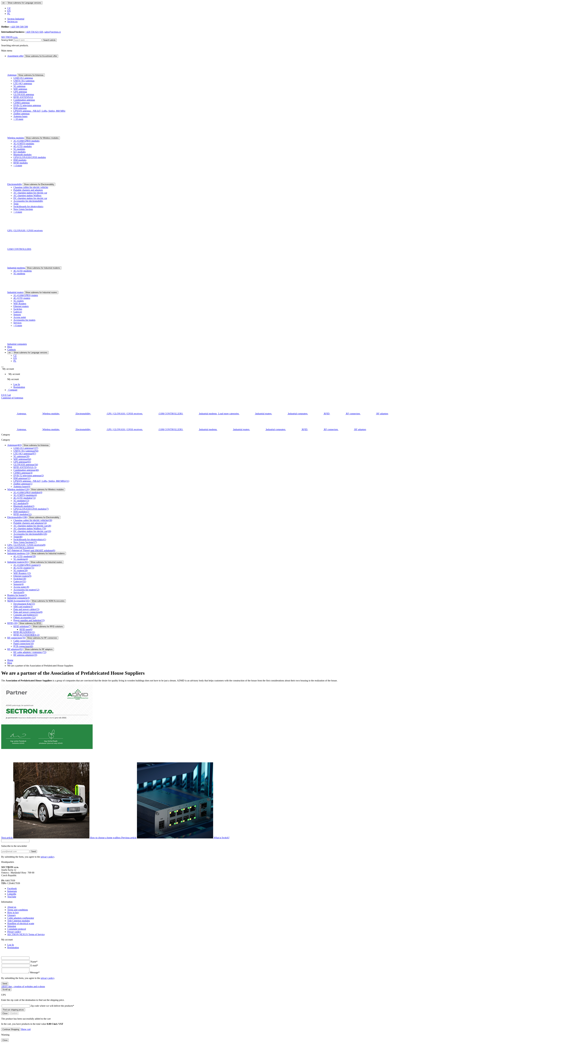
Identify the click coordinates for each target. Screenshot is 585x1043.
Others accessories (24, 617)
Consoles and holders (25, 615)
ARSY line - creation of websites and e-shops (23, 986)
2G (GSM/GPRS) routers (25, 295)
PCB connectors (23, 646)
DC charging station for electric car (30, 198)
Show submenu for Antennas (31, 75)
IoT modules (19, 152)
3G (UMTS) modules (23, 143)
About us (11, 907)
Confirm (14, 1013)
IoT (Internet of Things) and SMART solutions (31, 550)
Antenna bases (20, 116)
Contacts (11, 349)
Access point (19, 317)
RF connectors (16, 637)
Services (17, 322)
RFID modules (20, 162)
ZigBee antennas (21, 113)
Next (61, 837)
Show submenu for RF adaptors (39, 649)
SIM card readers (23, 606)
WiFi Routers (19, 303)
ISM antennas (20, 108)
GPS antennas (20, 91)
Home (10, 660)
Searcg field (7, 40)
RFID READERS (24, 632)
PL (8, 13)
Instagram (12, 891)
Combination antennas (24, 100)
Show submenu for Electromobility (39, 184)
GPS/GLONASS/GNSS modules (29, 157)
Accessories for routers (24, 320)
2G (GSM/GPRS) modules (26, 141)
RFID (12, 623)
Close (4, 1013)
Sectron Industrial (15, 19)
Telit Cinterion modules (18, 920)
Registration (19, 387)
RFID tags (26, 629)
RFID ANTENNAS (23, 97)
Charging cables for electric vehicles (30, 187)
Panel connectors (23, 643)
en (3, 3)
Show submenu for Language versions (24, 3)
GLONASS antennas (23, 94)
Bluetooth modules (22, 154)
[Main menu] (2, 366)
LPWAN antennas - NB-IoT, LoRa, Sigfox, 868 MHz (39, 111)
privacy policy (47, 856)
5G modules (19, 149)
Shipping (11, 926)
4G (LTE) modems (22, 271)
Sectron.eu (12, 21)
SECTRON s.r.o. (9, 37)
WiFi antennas (20, 89)
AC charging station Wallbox (27, 195)
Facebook (12, 888)
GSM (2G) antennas (23, 78)
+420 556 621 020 (34, 32)
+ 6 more (17, 325)
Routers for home (17, 595)
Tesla (15, 203)
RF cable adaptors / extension (29, 652)
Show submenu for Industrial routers (41, 292)
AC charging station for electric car (30, 192)
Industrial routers (15, 292)
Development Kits (24, 604)
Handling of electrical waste (20, 923)
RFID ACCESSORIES (26, 635)
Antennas (11, 75)
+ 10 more (18, 119)
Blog (9, 346)
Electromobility (14, 184)
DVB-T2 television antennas (27, 105)
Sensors (17, 314)
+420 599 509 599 (19, 26)
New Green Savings (23, 209)
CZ (9, 8)
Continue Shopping (10, 1029)
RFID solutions (22, 626)
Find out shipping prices (13, 1010)
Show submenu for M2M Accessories (48, 601)
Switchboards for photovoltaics (28, 206)
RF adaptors (15, 649)
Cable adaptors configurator (20, 918)
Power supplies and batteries (29, 620)
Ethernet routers (21, 306)
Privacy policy (14, 931)
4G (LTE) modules (22, 146)
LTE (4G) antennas (22, 83)
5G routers (18, 301)
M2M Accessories (18, 601)
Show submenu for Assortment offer (41, 56)
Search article (49, 40)
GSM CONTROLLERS (19, 249)
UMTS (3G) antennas (23, 80)
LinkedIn (11, 894)
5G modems (19, 273)
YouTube (11, 896)
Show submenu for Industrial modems (43, 268)
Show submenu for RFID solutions (48, 626)
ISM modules (19, 160)
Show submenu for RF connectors (42, 638)
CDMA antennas (21, 102)
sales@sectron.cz (52, 32)
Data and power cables (26, 609)
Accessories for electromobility (28, 201)
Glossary (11, 915)
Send (33, 851)
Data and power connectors (28, 612)
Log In (16, 384)
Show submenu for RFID (30, 623)
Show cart (26, 1029)
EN (9, 11)
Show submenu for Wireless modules (42, 138)
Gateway (17, 311)
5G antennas (19, 86)
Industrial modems (16, 267)
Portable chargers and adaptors (28, 190)
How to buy (13, 912)
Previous (175, 837)
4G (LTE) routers (21, 298)
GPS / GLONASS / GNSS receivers (25, 230)
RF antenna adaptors (25, 655)
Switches (17, 309)
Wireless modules (15, 138)
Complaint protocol (16, 929)
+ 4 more (17, 165)
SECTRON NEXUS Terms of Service (26, 934)
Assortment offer (15, 56)
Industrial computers (17, 344)
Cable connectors (24, 641)
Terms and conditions (17, 909)
